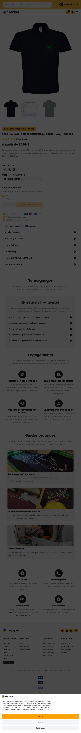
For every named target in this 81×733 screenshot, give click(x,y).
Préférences (40, 728)
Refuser (40, 722)
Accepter (40, 716)
